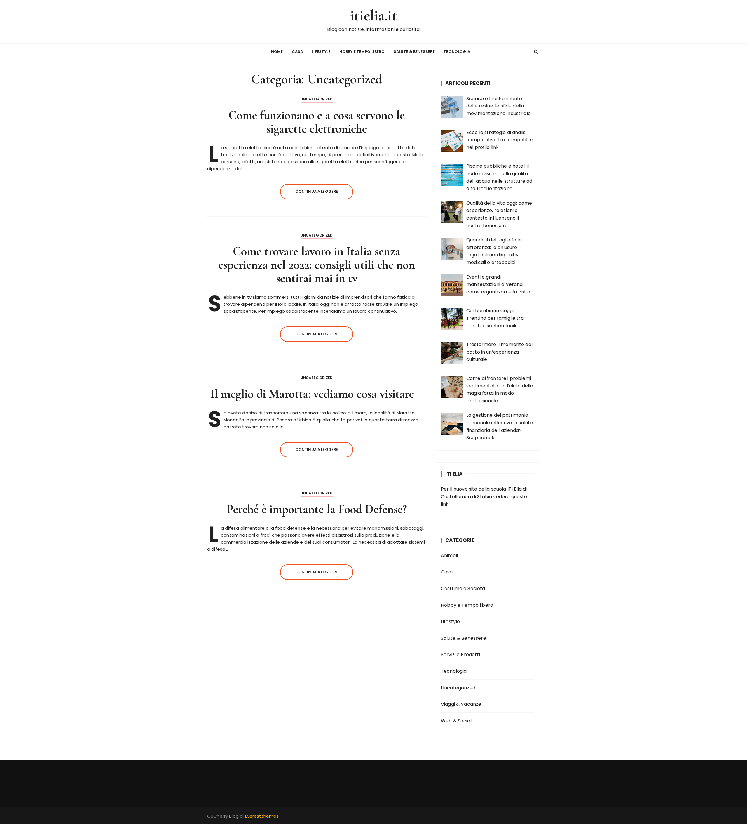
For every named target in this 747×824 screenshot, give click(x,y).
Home (277, 51)
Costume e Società (463, 588)
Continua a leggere (316, 191)
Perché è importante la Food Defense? (317, 509)
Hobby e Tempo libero (362, 51)
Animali (449, 555)
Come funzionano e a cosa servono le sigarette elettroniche (316, 122)
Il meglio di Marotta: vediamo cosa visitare (316, 393)
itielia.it (373, 15)
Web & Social (456, 720)
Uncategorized (317, 99)
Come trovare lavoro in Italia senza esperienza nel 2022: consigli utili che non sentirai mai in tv (316, 265)
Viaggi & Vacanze (461, 704)
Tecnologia (457, 51)
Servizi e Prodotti (460, 654)
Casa (297, 51)
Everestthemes (262, 816)
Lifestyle (321, 51)
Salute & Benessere (414, 51)
